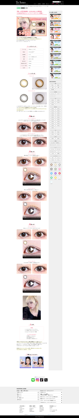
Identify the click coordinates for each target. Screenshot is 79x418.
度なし (53, 85)
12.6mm (58, 108)
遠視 (58, 87)
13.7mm (52, 119)
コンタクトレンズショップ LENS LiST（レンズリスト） (47, 414)
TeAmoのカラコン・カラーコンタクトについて (48, 402)
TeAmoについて (43, 392)
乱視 (52, 87)
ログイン (35, 3)
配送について (19, 394)
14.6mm (58, 125)
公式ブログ (21, 412)
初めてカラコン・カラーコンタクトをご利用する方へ (49, 396)
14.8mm (52, 127)
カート (52, 3)
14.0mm (52, 100)
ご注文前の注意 (21, 408)
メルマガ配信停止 (52, 411)
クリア (51, 183)
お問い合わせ (19, 399)
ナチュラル (58, 149)
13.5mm (52, 117)
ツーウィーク (53, 95)
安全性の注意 (42, 408)
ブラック (51, 170)
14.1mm (52, 123)
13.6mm (58, 117)
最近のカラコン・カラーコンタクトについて (47, 398)
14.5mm (58, 102)
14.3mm (52, 102)
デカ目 (53, 153)
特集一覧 (62, 3)
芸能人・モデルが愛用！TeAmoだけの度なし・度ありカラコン (46, 394)
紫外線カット (58, 142)
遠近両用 (52, 89)
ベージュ (55, 166)
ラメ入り (58, 157)
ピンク (60, 170)
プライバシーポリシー (32, 407)
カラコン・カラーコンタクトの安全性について (48, 400)
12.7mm (52, 110)
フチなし (58, 159)
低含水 (58, 138)
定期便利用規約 (31, 411)
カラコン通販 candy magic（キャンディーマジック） (34, 414)
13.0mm (58, 110)
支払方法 (20, 407)
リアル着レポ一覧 (25, 6)
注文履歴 (43, 3)
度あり (58, 85)
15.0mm (52, 104)
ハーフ (58, 151)
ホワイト (59, 179)
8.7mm (53, 134)
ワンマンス (52, 93)
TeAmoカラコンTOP (19, 6)
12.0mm (52, 108)
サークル (52, 149)
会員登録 (39, 3)
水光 (52, 157)
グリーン (51, 179)
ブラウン (51, 166)
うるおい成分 (53, 142)
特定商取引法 (31, 408)
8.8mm (58, 134)
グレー (60, 166)
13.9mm (52, 121)
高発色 (58, 153)
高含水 (53, 138)
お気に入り (47, 3)
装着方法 (41, 411)
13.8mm (58, 119)
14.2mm (58, 100)
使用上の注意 (42, 407)
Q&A (58, 3)
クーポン (55, 3)
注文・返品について (20, 397)
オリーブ (55, 170)
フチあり (52, 159)
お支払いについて (20, 392)
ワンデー (58, 93)
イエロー (55, 179)
